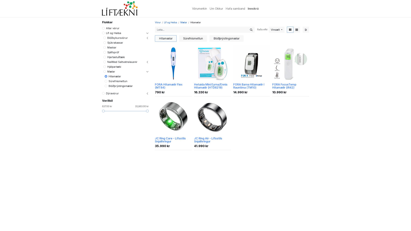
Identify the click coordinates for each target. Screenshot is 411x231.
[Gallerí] (290, 30)
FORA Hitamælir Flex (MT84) (169, 86)
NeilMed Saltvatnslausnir (122, 62)
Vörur (158, 22)
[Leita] (251, 30)
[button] (276, 30)
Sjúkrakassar (115, 42)
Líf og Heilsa (113, 33)
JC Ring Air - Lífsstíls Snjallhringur (208, 140)
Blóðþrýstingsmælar (121, 86)
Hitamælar (115, 76)
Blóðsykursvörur (117, 37)
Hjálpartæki (114, 66)
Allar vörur (112, 28)
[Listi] (296, 30)
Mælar (111, 71)
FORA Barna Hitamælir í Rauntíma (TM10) (248, 86)
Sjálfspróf (113, 52)
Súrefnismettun (118, 81)
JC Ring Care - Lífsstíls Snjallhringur (170, 140)
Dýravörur (112, 93)
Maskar (111, 47)
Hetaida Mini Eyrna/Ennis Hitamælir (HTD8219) (210, 86)
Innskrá (253, 8)
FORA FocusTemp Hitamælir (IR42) (284, 86)
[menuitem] (199, 8)
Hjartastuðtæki (116, 57)
